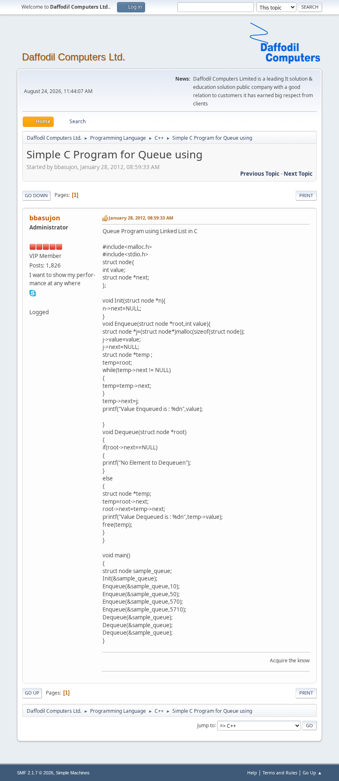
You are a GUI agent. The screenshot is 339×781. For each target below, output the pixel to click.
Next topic (298, 173)
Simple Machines (73, 772)
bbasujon (44, 217)
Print (306, 195)
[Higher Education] (32, 302)
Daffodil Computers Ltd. (73, 56)
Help (252, 772)
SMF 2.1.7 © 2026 (35, 772)
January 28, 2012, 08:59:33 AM (141, 218)
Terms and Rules (280, 772)
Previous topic (259, 173)
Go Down (36, 195)
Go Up (32, 693)
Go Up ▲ (312, 772)
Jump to (206, 724)
